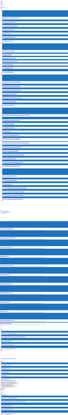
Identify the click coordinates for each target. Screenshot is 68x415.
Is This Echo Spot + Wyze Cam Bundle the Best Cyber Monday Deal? (8, 386)
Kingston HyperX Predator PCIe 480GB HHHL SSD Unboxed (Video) (10, 135)
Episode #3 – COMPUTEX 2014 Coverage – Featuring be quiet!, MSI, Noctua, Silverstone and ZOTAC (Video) (16, 115)
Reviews (1, 42)
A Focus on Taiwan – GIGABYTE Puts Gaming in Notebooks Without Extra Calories (12, 199)
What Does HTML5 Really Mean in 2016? (7, 184)
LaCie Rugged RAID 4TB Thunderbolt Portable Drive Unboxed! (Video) (11, 139)
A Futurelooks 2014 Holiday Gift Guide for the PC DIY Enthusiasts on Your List (12, 97)
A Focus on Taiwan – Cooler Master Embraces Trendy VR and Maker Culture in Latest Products (14, 187)
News (1, 1)
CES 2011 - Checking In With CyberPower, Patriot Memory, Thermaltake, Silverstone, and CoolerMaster (15, 142)
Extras (1, 4)
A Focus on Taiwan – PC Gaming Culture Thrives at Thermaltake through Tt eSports (13, 191)
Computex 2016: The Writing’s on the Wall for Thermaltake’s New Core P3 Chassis (13, 162)
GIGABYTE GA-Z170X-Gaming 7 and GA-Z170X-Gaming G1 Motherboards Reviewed (8, 358)
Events (1, 3)
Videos (1, 106)
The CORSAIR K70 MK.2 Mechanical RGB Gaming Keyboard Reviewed (11, 120)
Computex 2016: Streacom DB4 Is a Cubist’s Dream (8, 158)
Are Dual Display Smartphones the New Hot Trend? (6, 385)
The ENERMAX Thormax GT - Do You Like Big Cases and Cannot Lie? (11, 17)
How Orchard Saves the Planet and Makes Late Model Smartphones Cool (8, 383)
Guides (1, 2)
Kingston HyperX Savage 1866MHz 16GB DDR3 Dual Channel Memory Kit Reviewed (8, 413)
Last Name (1, 391)
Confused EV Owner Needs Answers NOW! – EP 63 (6, 292)
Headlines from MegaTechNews (12, 380)
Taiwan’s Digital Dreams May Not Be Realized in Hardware (9, 180)
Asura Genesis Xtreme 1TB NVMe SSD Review (8, 72)
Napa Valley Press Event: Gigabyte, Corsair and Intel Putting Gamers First (11, 147)
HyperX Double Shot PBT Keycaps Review (7, 67)
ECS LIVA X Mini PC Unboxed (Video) (6, 131)
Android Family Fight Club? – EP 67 (6, 33)
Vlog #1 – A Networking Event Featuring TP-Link (8, 127)
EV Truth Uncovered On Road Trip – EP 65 (7, 41)
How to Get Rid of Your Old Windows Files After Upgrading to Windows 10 (11, 90)
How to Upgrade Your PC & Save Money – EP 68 (8, 29)
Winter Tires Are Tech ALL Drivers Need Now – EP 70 (9, 22)
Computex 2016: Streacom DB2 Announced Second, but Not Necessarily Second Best (13, 154)
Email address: (1, 392)
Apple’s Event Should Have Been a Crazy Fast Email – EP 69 (9, 26)
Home (1, 0)
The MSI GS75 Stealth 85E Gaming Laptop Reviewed (8, 58)
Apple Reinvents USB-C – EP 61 (4, 311)
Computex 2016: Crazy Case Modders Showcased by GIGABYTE (10, 151)
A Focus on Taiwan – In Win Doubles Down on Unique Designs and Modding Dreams (13, 195)
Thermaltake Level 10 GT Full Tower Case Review (8, 50)
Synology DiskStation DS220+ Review (7, 54)
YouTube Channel (2, 200)
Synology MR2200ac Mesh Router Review (7, 64)
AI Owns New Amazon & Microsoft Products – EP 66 (8, 37)
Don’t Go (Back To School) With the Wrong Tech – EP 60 (7, 320)
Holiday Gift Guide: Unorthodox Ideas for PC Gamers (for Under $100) (11, 86)
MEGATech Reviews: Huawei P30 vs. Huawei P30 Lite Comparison (7, 382)
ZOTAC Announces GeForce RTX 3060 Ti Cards (6, 323)
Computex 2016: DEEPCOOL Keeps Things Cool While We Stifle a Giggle (11, 166)
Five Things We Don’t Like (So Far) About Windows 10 (9, 101)
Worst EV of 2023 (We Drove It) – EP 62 (5, 302)
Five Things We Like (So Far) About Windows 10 (8, 105)
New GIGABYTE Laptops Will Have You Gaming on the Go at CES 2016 (7, 344)
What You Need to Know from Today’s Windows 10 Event (9, 94)
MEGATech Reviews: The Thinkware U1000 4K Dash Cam (6, 381)
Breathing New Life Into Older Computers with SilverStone (9, 61)
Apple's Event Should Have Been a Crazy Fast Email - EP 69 (5, 211)
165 (1, 328)
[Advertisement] (34, 205)
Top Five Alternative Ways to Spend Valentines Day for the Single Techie (11, 82)
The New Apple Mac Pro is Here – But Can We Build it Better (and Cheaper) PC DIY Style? (9, 333)
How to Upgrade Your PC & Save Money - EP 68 (5, 212)
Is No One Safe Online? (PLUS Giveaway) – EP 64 (6, 283)
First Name (1, 390)
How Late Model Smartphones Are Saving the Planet (6, 384)
